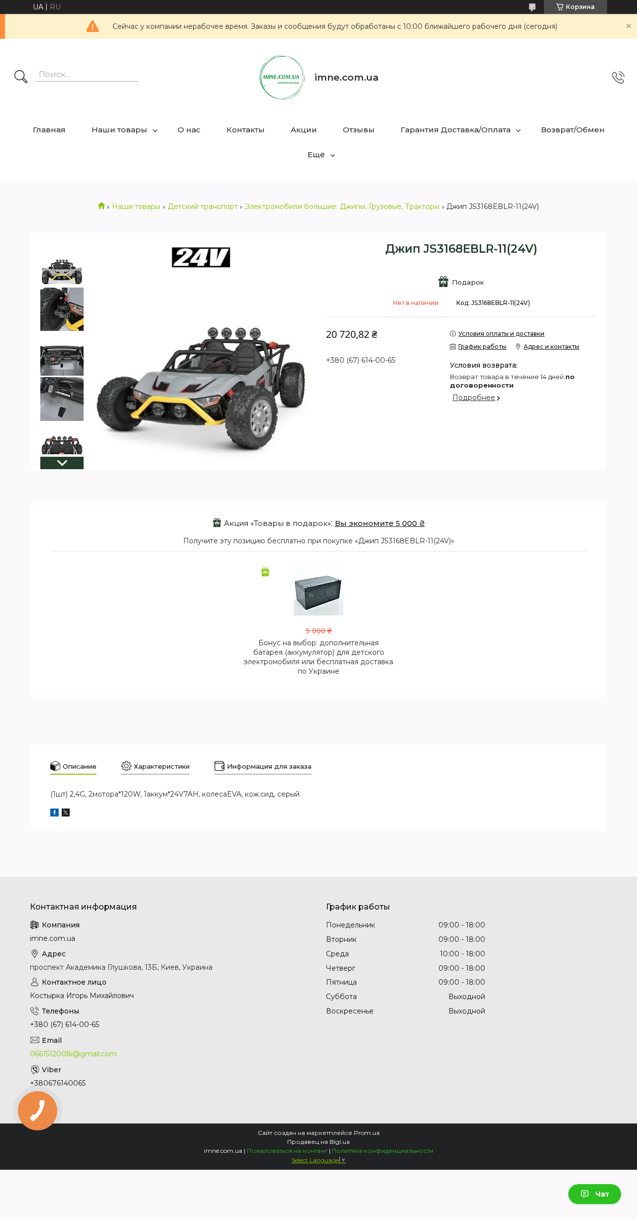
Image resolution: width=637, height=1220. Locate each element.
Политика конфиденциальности (382, 1150)
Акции (304, 129)
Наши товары (119, 129)
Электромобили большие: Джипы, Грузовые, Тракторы (342, 206)
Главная (49, 129)
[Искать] (21, 77)
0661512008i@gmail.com (73, 1053)
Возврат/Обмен (573, 129)
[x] (66, 814)
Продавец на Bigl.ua (318, 1141)
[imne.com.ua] (282, 77)
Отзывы (359, 129)
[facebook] (54, 814)
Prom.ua (367, 1132)
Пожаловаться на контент (287, 1150)
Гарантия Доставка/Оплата (456, 129)
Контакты (245, 129)
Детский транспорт (203, 206)
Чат (602, 1194)
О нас (189, 129)
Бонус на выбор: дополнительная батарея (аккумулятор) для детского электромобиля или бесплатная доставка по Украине (318, 657)
